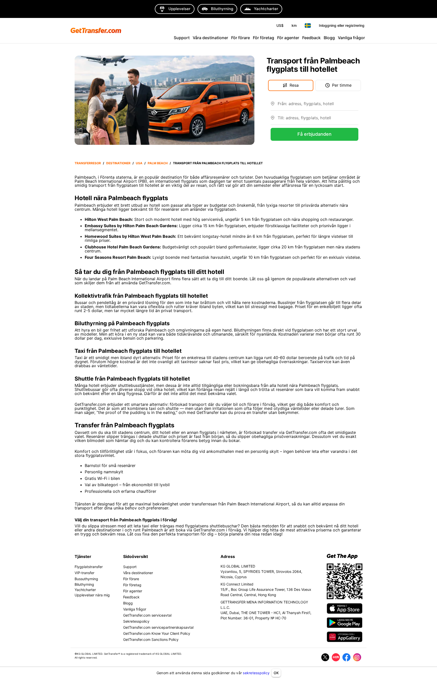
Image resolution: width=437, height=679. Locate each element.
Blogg (329, 37)
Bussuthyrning (86, 579)
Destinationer (118, 163)
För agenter (288, 37)
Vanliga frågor (351, 37)
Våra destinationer (210, 37)
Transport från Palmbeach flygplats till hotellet (218, 163)
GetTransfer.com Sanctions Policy (151, 639)
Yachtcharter (85, 590)
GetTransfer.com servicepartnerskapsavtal (158, 627)
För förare (240, 37)
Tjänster (83, 556)
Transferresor (88, 163)
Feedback (311, 37)
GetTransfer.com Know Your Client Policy (156, 633)
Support (182, 37)
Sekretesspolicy (136, 621)
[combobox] (318, 106)
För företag (263, 37)
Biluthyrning (84, 584)
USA (139, 163)
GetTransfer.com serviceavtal (147, 615)
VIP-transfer (84, 573)
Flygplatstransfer (89, 567)
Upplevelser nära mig (92, 595)
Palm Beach (158, 163)
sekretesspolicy (256, 673)
